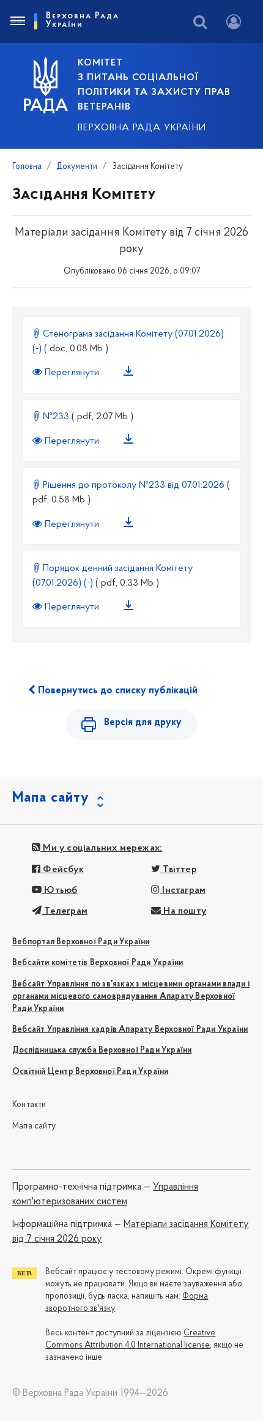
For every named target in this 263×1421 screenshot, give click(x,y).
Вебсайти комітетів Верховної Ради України (97, 963)
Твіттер (178, 870)
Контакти (29, 1105)
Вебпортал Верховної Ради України (80, 942)
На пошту (183, 911)
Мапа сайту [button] (50, 798)
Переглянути (72, 373)
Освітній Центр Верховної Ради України (90, 1071)
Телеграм (64, 911)
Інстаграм (183, 890)
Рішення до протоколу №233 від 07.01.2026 (133, 485)
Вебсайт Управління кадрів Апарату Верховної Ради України (130, 1029)
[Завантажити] (131, 373)
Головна (27, 166)
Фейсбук (62, 870)
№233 (56, 417)
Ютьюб (59, 890)
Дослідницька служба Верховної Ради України (101, 1050)
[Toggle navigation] (17, 21)
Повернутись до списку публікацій (116, 691)
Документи (76, 166)
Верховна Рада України (142, 128)
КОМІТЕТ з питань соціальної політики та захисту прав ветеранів (154, 85)
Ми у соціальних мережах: (101, 848)
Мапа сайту (34, 1126)
